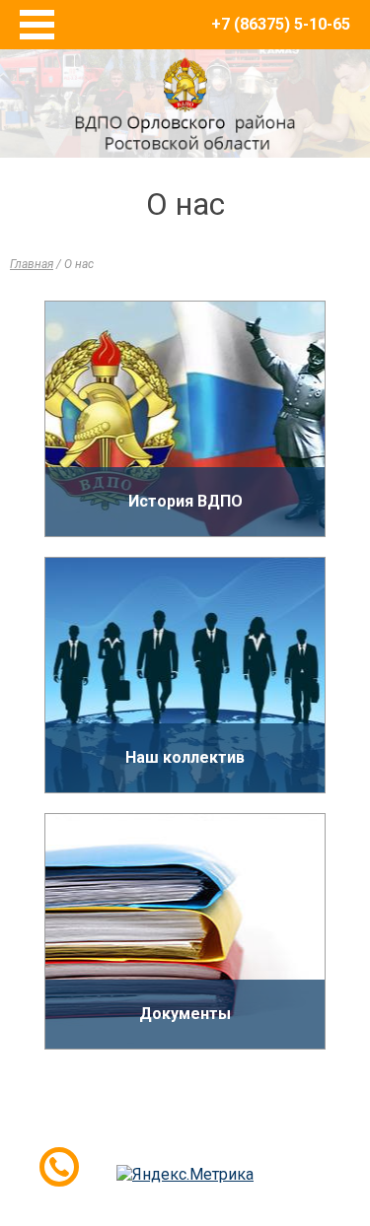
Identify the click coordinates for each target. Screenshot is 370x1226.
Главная (31, 264)
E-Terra (249, 1135)
